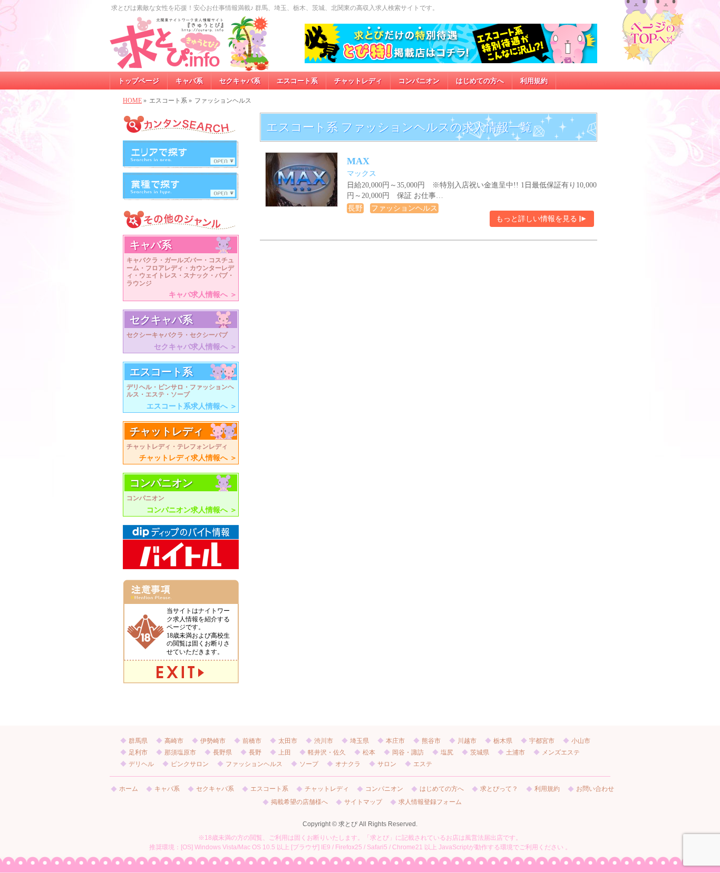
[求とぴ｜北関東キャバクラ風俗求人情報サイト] (190, 60)
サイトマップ (363, 802)
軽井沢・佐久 (327, 752)
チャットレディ (327, 789)
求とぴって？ (499, 789)
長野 (255, 752)
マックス (361, 173)
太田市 (287, 741)
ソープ (308, 764)
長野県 (222, 752)
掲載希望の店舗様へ (299, 802)
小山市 (580, 741)
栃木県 (502, 741)
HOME (132, 100)
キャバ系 (167, 789)
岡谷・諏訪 (408, 752)
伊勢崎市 (213, 741)
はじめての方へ (442, 789)
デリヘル (141, 764)
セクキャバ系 (215, 789)
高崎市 (173, 741)
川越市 (467, 741)
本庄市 (395, 741)
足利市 (138, 752)
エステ (422, 764)
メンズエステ (561, 752)
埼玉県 (359, 741)
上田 (284, 752)
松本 (369, 752)
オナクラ (348, 764)
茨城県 (479, 752)
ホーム (128, 789)
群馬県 (138, 741)
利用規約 (547, 789)
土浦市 (515, 752)
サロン (386, 764)
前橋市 (251, 741)
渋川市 (323, 741)
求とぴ (347, 824)
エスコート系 (269, 789)
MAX (358, 161)
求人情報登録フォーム (430, 802)
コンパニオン (384, 789)
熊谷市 (431, 741)
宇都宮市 (541, 741)
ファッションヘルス (254, 764)
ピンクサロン (190, 764)
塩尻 (447, 752)
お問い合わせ (595, 789)
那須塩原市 (180, 752)
